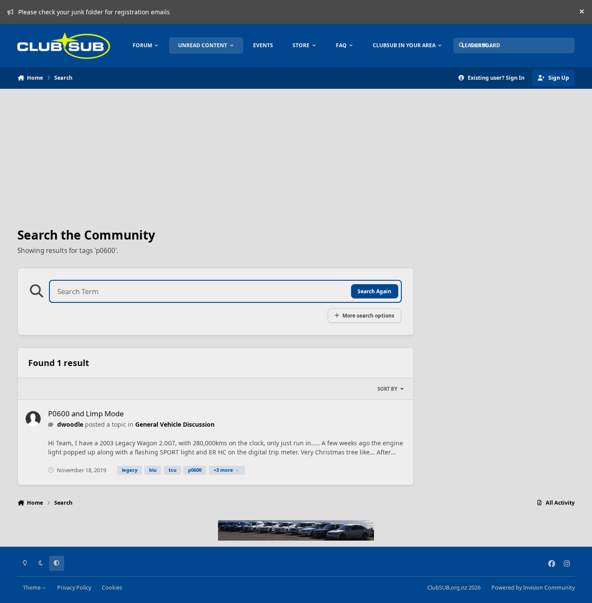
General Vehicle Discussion (175, 424)
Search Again (374, 291)
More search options (368, 315)
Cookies (112, 587)
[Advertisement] (215, 158)
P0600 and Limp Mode (86, 413)
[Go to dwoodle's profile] (33, 418)
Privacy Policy (74, 587)
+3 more (223, 470)
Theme (32, 587)
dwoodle (70, 424)
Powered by (533, 587)
